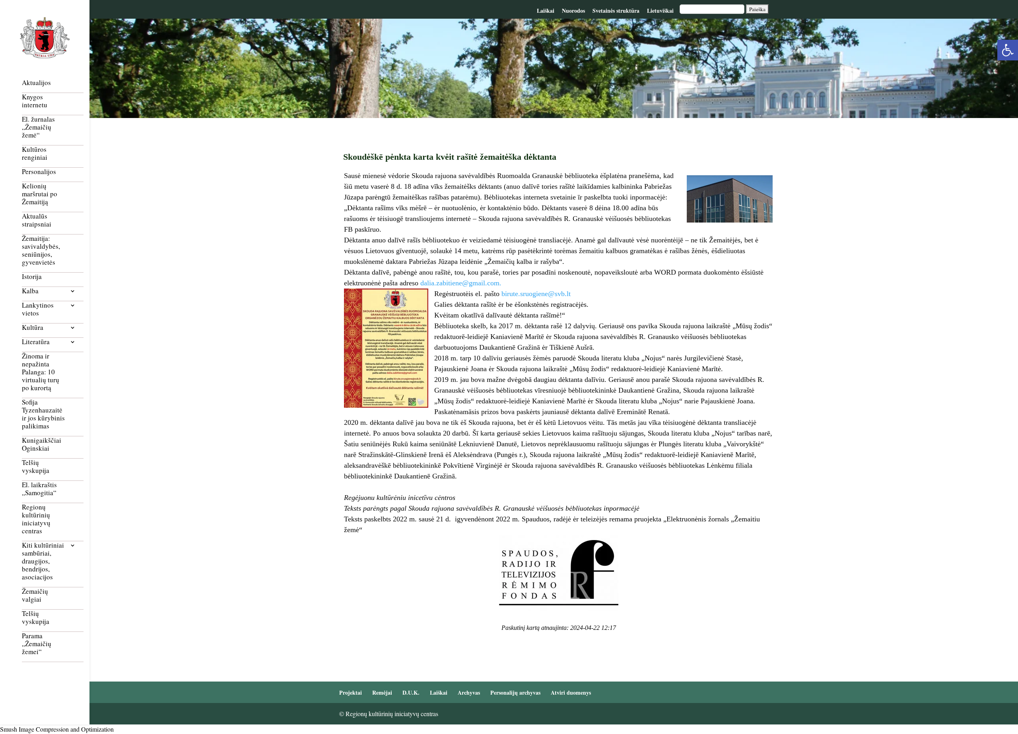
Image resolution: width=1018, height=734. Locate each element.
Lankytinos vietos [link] (38, 309)
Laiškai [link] (545, 10)
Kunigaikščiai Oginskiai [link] (41, 444)
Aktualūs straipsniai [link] (36, 220)
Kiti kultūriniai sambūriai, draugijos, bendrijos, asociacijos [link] (43, 561)
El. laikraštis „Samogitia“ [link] (39, 489)
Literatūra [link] (36, 342)
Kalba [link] (30, 291)
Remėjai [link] (382, 692)
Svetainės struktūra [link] (616, 10)
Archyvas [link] (469, 692)
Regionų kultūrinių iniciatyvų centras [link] (36, 519)
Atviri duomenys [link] (571, 692)
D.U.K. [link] (411, 692)
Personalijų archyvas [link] (515, 692)
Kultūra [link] (32, 327)
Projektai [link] (350, 692)
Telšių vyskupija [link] (35, 467)
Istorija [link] (32, 277)
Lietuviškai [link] (660, 10)
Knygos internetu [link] (34, 101)
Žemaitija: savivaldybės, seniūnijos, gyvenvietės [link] (41, 250)
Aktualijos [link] (36, 83)
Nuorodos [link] (573, 10)
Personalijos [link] (39, 172)
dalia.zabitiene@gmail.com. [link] (460, 283)
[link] (1007, 50)
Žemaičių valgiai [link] (35, 595)
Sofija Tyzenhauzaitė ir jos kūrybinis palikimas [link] (43, 414)
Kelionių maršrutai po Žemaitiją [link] (39, 194)
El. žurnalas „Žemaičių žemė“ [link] (38, 127)
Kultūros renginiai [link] (34, 153)
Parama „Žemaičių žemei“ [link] (36, 644)
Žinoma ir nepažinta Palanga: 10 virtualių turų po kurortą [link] (40, 372)
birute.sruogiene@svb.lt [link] (536, 294)
